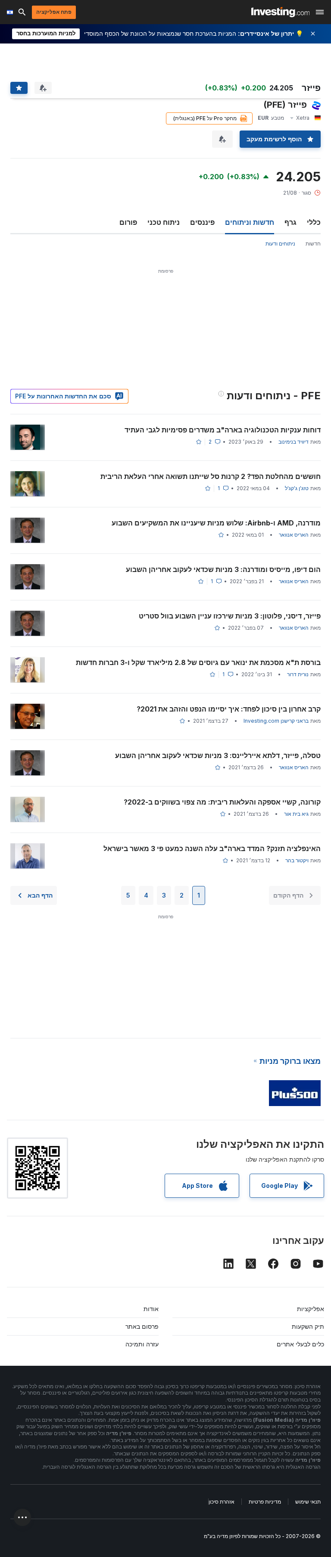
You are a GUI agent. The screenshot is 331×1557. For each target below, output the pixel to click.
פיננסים (202, 222)
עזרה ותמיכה (142, 1344)
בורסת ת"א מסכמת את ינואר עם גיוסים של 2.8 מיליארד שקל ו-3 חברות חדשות (198, 662)
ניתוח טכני (163, 222)
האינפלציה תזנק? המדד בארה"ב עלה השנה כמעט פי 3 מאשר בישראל (212, 848)
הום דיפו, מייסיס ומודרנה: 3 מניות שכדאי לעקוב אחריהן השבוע (223, 569)
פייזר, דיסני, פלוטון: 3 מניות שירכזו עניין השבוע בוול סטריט (230, 616)
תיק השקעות (308, 1326)
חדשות (313, 243)
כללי (314, 222)
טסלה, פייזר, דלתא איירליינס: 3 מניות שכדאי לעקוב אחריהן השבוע (218, 755)
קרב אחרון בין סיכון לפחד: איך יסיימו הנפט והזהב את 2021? (229, 709)
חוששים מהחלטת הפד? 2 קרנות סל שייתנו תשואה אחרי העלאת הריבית (210, 476)
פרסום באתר (142, 1326)
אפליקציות (310, 1308)
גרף (290, 222)
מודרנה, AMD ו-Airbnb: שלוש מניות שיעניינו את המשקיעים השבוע (216, 523)
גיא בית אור (296, 814)
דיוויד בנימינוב (293, 441)
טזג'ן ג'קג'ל (297, 488)
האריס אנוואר (294, 534)
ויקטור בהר (297, 860)
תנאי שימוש (308, 1501)
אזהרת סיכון (221, 1501)
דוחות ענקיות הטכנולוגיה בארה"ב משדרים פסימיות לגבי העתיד (223, 430)
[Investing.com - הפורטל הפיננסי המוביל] (280, 12)
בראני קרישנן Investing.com (276, 721)
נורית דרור (298, 674)
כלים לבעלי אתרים (300, 1344)
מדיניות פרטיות (265, 1501)
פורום (128, 222)
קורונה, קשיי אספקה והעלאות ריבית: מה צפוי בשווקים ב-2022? (222, 802)
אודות (151, 1308)
